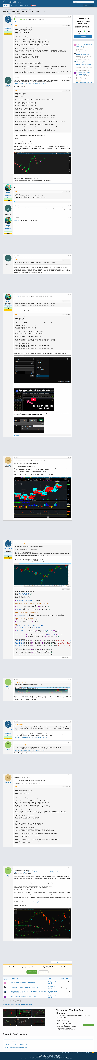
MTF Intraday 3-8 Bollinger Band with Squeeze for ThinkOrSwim (84, 82)
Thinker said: (18, 724)
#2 (70, 77)
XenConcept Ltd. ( (61, 1057)
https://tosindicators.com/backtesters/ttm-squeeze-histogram (30, 21)
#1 (70, 16)
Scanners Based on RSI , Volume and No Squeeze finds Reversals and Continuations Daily (84, 63)
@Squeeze (16, 220)
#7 (70, 294)
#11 (70, 721)
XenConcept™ (50, 1057)
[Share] (69, 16)
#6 (70, 255)
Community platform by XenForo (48, 1055)
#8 (70, 457)
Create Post (83, 36)
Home (89, 1052)
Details (65, 1057)
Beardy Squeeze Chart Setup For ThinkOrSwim (23, 996)
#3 (70, 185)
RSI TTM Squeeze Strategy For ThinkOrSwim (23, 982)
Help (86, 1052)
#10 (70, 679)
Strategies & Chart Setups (82, 50)
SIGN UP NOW (32, 972)
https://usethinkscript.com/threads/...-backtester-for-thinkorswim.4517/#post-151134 (37, 872)
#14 (70, 867)
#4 (70, 205)
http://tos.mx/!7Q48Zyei (32, 902)
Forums (6, 5)
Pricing (29, 5)
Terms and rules (72, 1052)
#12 (70, 742)
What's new (14, 5)
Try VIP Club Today (88, 1025)
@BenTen (30, 208)
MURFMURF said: (19, 544)
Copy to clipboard (66, 25)
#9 (70, 541)
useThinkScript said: (19, 682)
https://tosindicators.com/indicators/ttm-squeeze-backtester (30, 83)
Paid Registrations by (48, 1056)
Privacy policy (80, 1052)
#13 (70, 775)
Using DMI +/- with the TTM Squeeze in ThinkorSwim (25, 987)
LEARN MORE (43, 972)
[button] (18, 5)
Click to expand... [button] (42, 693)
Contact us (64, 1052)
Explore (22, 5)
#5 (70, 217)
